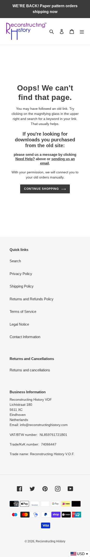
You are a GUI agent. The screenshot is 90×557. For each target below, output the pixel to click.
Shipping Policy (22, 286)
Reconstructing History (50, 541)
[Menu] (82, 31)
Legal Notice (19, 324)
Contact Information (25, 337)
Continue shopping (41, 188)
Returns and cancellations (30, 370)
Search (15, 261)
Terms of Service (23, 311)
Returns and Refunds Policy (32, 299)
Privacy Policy (21, 274)
